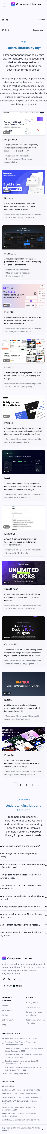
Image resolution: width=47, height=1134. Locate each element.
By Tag (5, 1015)
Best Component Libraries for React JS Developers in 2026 (21, 1062)
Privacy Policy (32, 1002)
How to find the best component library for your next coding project (23, 1068)
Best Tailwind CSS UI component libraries (19, 1093)
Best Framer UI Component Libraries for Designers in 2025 (19, 1114)
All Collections (8, 1086)
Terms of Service (33, 1007)
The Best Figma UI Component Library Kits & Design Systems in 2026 (24, 1049)
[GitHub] (4, 979)
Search (5, 1006)
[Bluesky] (9, 979)
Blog (4, 1025)
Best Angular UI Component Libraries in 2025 (21, 1097)
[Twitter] (15, 979)
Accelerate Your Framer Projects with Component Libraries (21, 1043)
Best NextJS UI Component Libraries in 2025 (21, 1120)
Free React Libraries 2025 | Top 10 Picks (22, 1038)
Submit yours (8, 1020)
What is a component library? (17, 1074)
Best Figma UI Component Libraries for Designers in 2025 (18, 1108)
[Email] (20, 979)
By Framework (8, 1010)
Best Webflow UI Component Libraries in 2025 (19, 1102)
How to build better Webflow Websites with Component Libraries (23, 1056)
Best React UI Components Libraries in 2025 (21, 1090)
